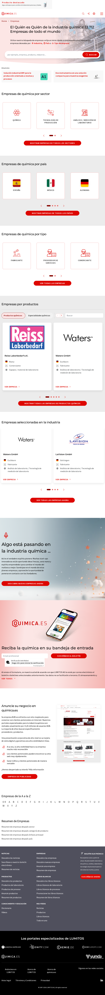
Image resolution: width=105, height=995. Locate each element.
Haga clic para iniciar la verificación (28, 663)
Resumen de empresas (46, 870)
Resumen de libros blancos (48, 897)
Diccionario (6, 908)
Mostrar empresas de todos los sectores (52, 143)
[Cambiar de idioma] (94, 13)
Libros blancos (42, 916)
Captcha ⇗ (38, 666)
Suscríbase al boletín (68, 656)
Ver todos (7, 678)
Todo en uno (41, 920)
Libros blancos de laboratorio (49, 885)
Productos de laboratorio (13, 885)
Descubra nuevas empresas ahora (25, 583)
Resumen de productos (12, 897)
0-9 (4, 801)
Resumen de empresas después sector (18, 826)
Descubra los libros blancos (48, 881)
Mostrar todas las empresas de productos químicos (52, 403)
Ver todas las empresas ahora (52, 500)
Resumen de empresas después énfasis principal (22, 834)
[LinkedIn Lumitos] (101, 980)
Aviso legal (6, 980)
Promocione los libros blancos (49, 893)
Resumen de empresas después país (17, 838)
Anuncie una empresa (45, 866)
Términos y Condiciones (25, 980)
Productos (41, 912)
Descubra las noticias (11, 858)
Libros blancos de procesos (48, 889)
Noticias (40, 908)
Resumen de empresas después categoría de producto (25, 831)
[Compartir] (88, 13)
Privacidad (45, 980)
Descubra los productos (12, 881)
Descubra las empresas (46, 858)
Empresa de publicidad (19, 776)
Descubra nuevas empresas (48, 862)
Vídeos (4, 912)
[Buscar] (83, 13)
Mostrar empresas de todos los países (52, 213)
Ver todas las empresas (52, 283)
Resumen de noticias (11, 869)
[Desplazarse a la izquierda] (57, 315)
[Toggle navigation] (101, 14)
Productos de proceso (11, 889)
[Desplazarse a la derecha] (61, 315)
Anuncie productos (10, 893)
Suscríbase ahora (90, 876)
